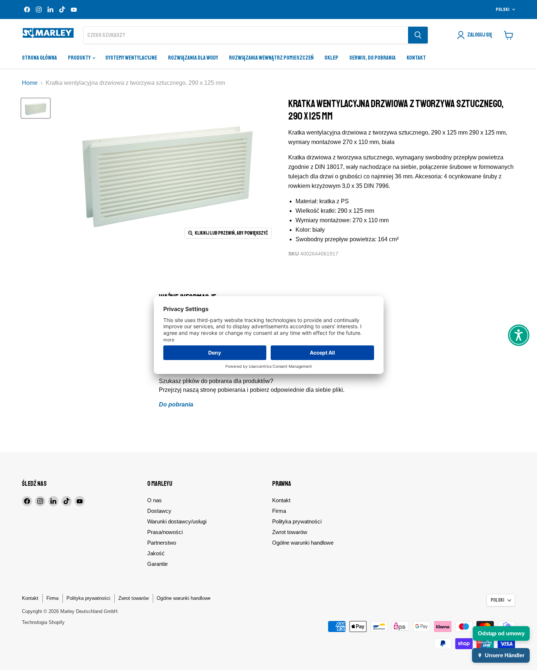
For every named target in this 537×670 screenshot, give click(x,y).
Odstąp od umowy (501, 633)
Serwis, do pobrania (372, 57)
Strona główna (39, 57)
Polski (502, 9)
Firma (279, 511)
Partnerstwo (161, 543)
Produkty (79, 57)
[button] (519, 335)
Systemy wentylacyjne (131, 57)
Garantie (157, 564)
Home (30, 83)
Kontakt (416, 57)
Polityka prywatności (296, 521)
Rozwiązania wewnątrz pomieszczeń (271, 57)
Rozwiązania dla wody (193, 57)
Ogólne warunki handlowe (303, 543)
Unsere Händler (505, 655)
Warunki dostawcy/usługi (176, 521)
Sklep (331, 57)
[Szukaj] (418, 35)
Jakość (156, 553)
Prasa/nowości (165, 532)
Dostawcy (159, 511)
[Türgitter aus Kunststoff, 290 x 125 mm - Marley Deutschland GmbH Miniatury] (35, 108)
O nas (154, 500)
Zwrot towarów (289, 532)
